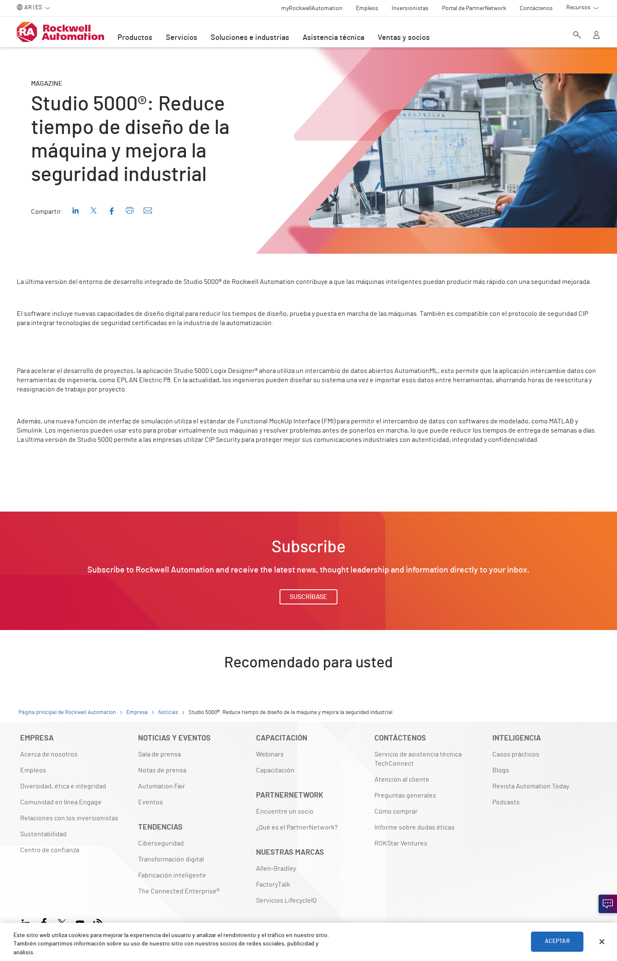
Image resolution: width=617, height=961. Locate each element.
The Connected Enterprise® (179, 891)
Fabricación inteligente (172, 875)
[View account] (596, 35)
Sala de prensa (159, 754)
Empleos (33, 770)
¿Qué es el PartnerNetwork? (296, 827)
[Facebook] (44, 922)
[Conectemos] (608, 904)
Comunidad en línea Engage (61, 802)
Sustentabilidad (43, 834)
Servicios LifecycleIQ (286, 900)
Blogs (500, 770)
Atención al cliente (401, 779)
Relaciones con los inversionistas (69, 818)
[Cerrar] (602, 942)
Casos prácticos (515, 754)
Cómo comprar (396, 811)
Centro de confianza (49, 850)
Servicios (181, 38)
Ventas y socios (404, 38)
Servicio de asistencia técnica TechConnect (418, 759)
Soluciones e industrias (250, 38)
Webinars (270, 754)
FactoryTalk (273, 884)
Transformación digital (171, 859)
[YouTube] (80, 922)
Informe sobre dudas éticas (414, 827)
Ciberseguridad (161, 843)
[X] (62, 922)
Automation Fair (161, 786)
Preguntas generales (405, 795)
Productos (135, 38)
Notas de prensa (162, 770)
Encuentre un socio (285, 811)
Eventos (150, 802)
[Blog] (98, 922)
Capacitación (275, 770)
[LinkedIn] (27, 922)
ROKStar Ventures (400, 843)
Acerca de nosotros (49, 754)
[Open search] (577, 35)
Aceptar (557, 942)
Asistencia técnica (333, 38)
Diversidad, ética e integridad (63, 786)
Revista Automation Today (530, 786)
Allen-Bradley (276, 868)
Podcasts (506, 802)
